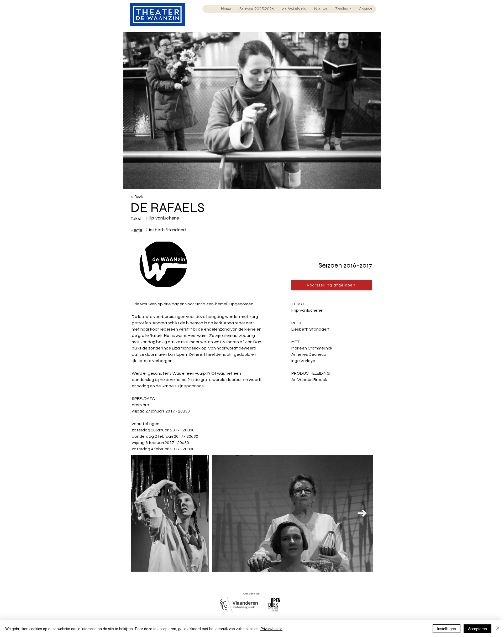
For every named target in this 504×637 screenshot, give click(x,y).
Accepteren (477, 628)
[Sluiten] (498, 628)
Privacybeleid (271, 628)
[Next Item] (362, 513)
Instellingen (446, 628)
